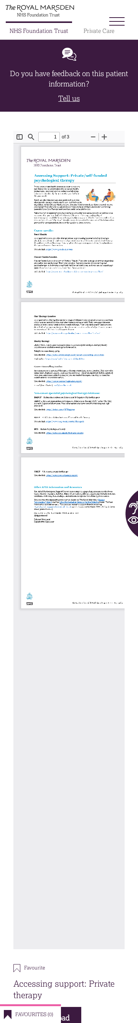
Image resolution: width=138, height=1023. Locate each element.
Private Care (99, 31)
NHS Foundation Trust (39, 31)
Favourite (34, 968)
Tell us (69, 98)
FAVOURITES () (34, 1014)
